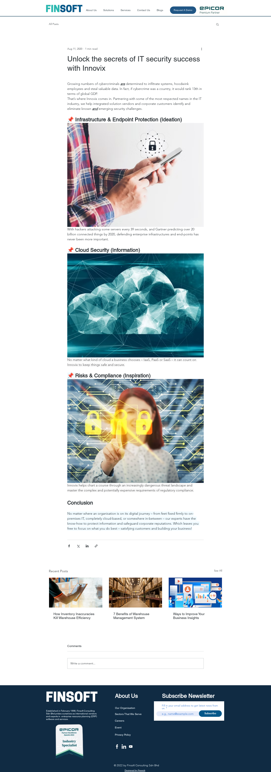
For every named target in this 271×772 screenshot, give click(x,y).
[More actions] (201, 49)
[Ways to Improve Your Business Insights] (195, 593)
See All (218, 570)
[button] (217, 24)
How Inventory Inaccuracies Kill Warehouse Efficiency (73, 616)
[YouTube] (130, 746)
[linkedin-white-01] (124, 746)
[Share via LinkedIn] (87, 546)
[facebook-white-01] (117, 746)
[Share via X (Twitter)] (78, 546)
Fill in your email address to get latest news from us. (190, 706)
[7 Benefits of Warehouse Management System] (135, 593)
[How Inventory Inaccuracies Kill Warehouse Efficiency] (75, 593)
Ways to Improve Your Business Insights (189, 616)
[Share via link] (96, 546)
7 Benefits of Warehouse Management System (131, 616)
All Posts (54, 24)
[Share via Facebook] (69, 546)
